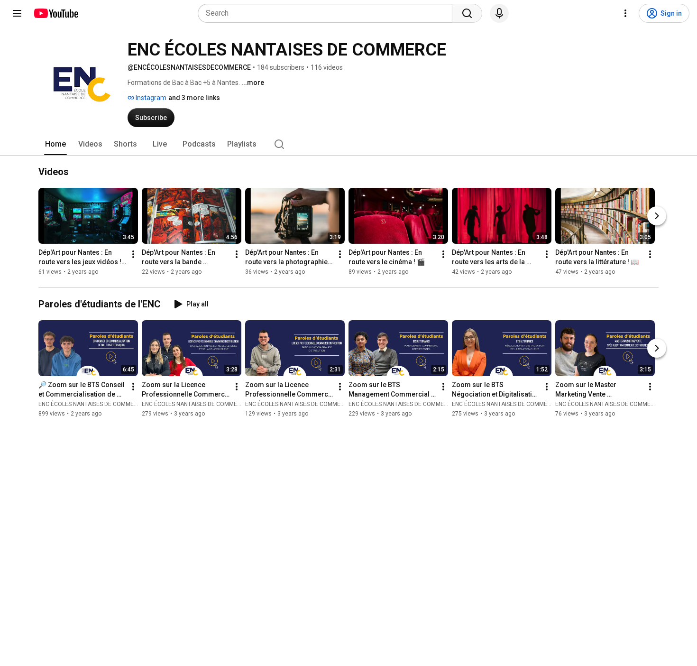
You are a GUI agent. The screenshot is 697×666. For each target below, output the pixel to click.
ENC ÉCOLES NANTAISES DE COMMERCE (91, 404)
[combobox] (328, 13)
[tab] (55, 144)
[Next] (656, 215)
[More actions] (133, 254)
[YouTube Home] (56, 13)
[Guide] (17, 13)
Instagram (150, 98)
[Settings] (625, 13)
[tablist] (348, 144)
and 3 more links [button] (194, 98)
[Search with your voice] (499, 13)
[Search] (467, 13)
